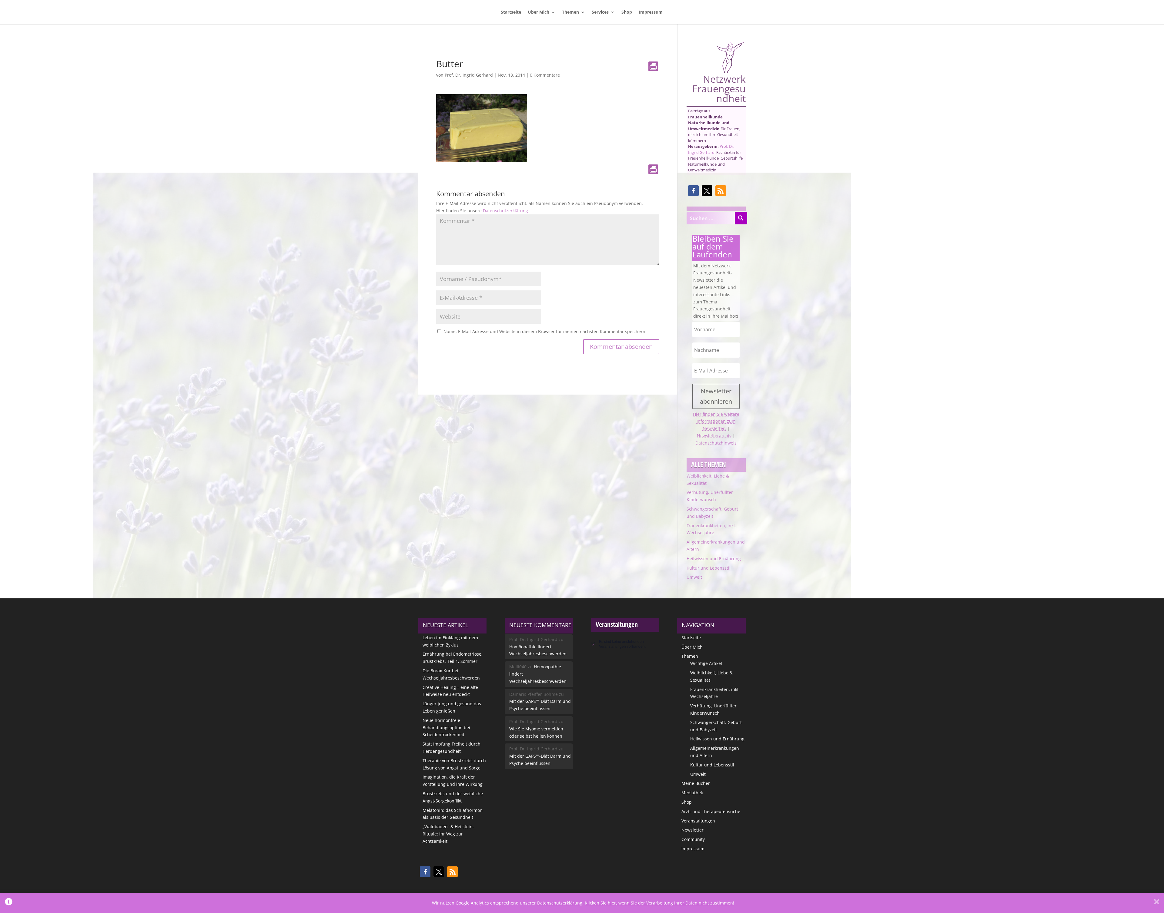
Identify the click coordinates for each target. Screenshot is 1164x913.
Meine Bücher (695, 783)
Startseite (511, 12)
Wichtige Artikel (706, 663)
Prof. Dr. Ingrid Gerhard (469, 75)
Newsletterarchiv (714, 435)
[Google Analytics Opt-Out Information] (8, 903)
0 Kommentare (545, 75)
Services (600, 12)
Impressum (651, 12)
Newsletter (692, 830)
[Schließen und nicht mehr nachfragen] (1156, 903)
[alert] (625, 644)
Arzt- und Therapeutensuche (710, 811)
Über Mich (538, 12)
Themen (570, 12)
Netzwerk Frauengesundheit (719, 87)
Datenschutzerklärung (505, 210)
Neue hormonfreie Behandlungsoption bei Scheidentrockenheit (446, 727)
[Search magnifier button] (740, 218)
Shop (626, 12)
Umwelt (694, 577)
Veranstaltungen (698, 821)
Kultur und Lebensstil (709, 568)
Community (693, 839)
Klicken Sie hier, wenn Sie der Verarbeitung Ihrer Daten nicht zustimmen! (659, 903)
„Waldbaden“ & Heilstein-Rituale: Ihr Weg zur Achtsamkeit (448, 834)
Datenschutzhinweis (716, 443)
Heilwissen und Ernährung (714, 558)
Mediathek (692, 793)
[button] (693, 190)
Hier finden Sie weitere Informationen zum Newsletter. (716, 421)
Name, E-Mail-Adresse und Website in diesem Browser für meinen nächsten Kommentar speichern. (545, 331)
